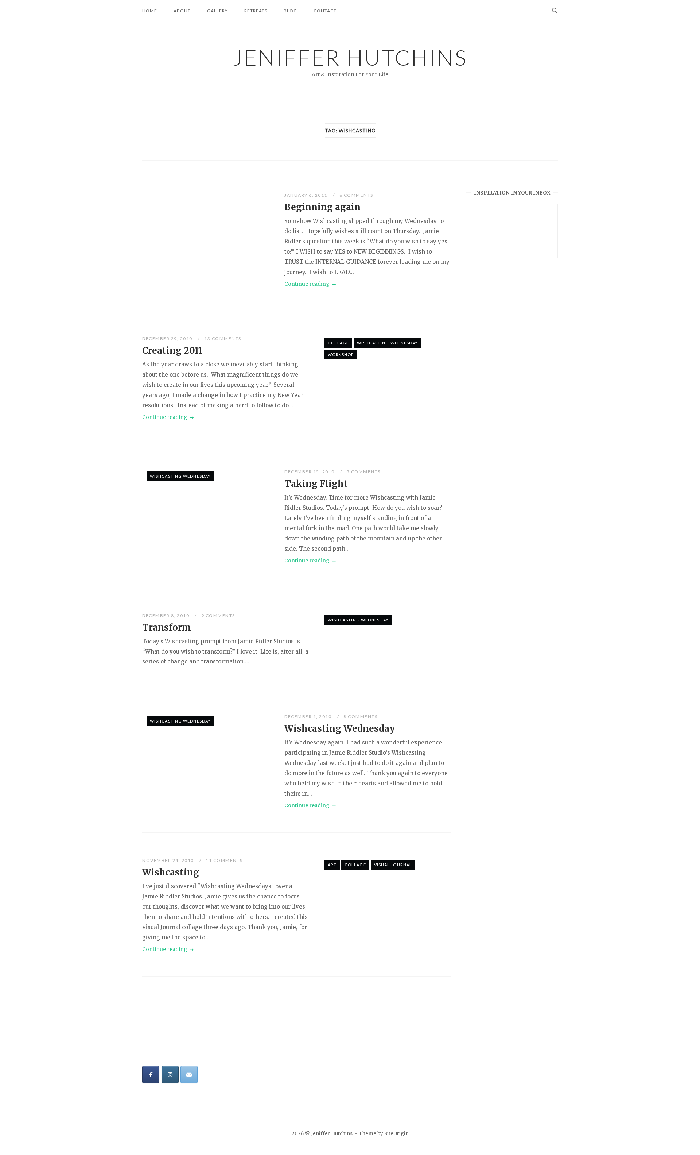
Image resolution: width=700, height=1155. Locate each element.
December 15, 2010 (310, 471)
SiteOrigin (396, 1134)
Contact (325, 11)
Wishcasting (170, 872)
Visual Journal (393, 864)
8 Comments (360, 716)
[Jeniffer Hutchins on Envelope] (189, 1074)
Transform (166, 627)
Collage (338, 342)
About (182, 11)
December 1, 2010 (308, 716)
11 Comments (224, 860)
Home (149, 11)
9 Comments (218, 615)
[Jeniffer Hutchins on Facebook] (150, 1074)
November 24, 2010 (168, 860)
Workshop (341, 354)
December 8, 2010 (166, 615)
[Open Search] (555, 11)
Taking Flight (316, 483)
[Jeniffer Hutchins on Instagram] (170, 1074)
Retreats (255, 11)
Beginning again (322, 207)
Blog (290, 11)
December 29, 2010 (168, 338)
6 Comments (356, 195)
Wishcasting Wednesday (387, 342)
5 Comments (364, 471)
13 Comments (222, 338)
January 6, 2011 (306, 195)
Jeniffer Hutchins (350, 57)
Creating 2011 (172, 350)
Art (332, 864)
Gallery (217, 11)
